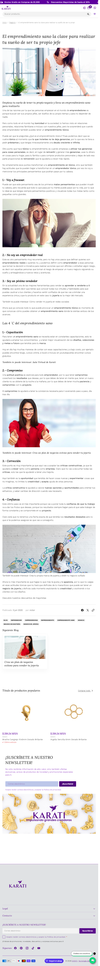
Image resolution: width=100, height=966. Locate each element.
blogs (22, 353)
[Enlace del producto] (25, 720)
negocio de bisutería (12, 624)
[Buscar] (88, 14)
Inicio (4, 22)
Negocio (12, 22)
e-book (43, 353)
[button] (95, 14)
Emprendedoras (31, 620)
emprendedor (16, 620)
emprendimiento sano (66, 620)
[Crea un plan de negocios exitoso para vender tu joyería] (25, 651)
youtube (63, 353)
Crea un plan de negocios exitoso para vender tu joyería (62, 452)
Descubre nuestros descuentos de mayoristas (24, 598)
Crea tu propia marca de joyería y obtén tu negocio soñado (57, 575)
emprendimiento (47, 620)
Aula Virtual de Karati (44, 362)
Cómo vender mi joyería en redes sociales (49, 301)
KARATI (4, 736)
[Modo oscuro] (84, 7)
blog (6, 620)
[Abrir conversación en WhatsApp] (95, 7)
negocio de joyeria (31, 624)
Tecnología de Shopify (87, 961)
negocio (81, 620)
